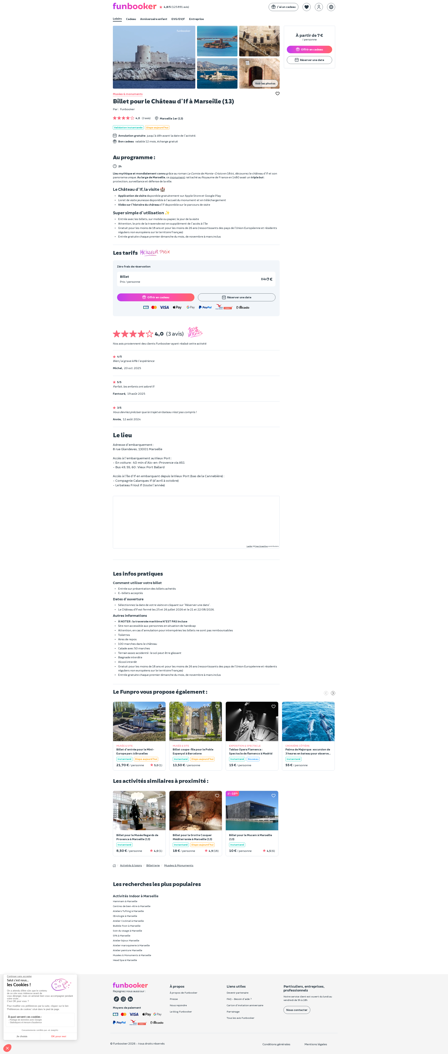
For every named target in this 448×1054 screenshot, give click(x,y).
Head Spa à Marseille (125, 960)
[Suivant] (333, 693)
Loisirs (117, 18)
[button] (307, 7)
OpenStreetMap (261, 546)
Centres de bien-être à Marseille (131, 906)
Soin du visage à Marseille (127, 930)
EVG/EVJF (178, 18)
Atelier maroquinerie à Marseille (131, 945)
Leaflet (249, 546)
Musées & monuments (128, 93)
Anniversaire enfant (153, 18)
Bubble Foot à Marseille (127, 925)
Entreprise (196, 18)
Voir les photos (265, 83)
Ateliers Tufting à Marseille (128, 910)
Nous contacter (296, 1009)
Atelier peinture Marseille (127, 950)
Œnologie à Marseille (125, 915)
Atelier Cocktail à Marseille (128, 920)
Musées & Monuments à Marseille (132, 955)
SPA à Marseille (121, 935)
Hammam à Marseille (125, 901)
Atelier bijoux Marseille (126, 940)
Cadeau (131, 18)
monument (177, 177)
